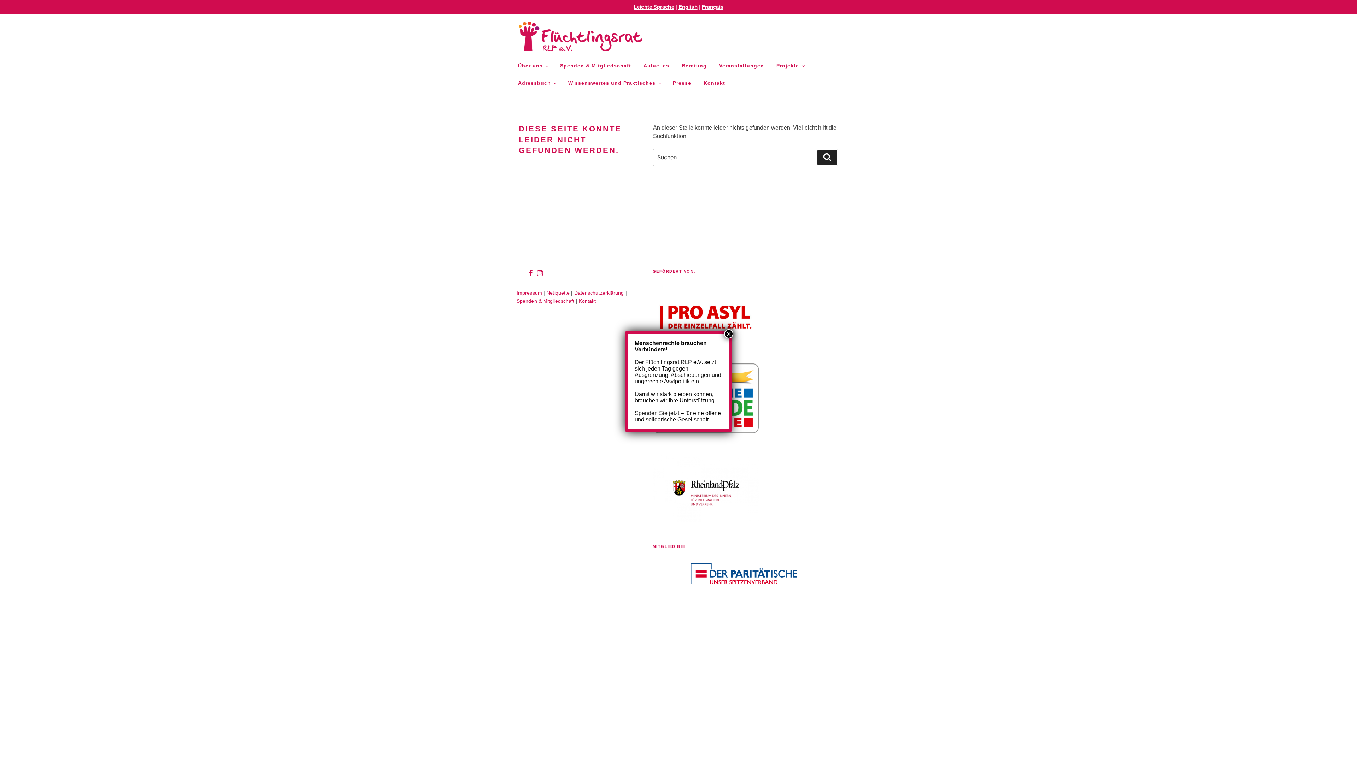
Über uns (530, 66)
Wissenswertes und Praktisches (612, 83)
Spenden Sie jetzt (657, 413)
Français (712, 7)
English (688, 7)
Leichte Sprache (654, 7)
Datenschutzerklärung (599, 293)
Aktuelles (656, 66)
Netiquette (558, 293)
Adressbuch (534, 83)
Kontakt (714, 83)
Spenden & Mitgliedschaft (595, 66)
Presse (682, 83)
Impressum (529, 293)
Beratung (694, 66)
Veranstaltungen (741, 66)
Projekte (787, 66)
